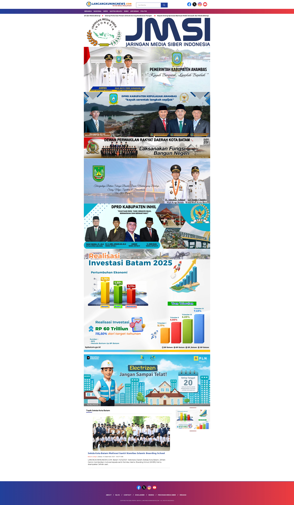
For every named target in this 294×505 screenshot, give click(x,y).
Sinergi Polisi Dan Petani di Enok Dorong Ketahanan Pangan (118, 16)
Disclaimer (139, 495)
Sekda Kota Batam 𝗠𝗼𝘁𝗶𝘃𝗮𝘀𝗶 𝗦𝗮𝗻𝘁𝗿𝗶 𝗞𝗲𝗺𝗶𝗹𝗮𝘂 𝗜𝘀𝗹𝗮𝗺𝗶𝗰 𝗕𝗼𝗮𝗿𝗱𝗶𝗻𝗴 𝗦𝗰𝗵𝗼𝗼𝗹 (126, 453)
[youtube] (205, 6)
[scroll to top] (283, 501)
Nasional (98, 11)
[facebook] (189, 6)
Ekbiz (126, 11)
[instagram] (200, 6)
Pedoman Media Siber (167, 495)
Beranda (88, 11)
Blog (117, 495)
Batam (90, 456)
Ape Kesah (134, 11)
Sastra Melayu (116, 11)
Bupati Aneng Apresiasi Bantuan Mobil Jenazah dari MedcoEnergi (172, 16)
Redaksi (183, 495)
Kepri (105, 11)
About (109, 495)
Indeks (151, 495)
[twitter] (194, 6)
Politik (144, 11)
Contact (127, 495)
